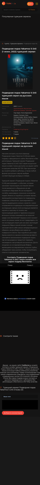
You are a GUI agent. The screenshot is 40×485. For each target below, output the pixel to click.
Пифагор (17, 129)
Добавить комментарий (13, 413)
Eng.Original (24, 129)
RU (11, 4)
